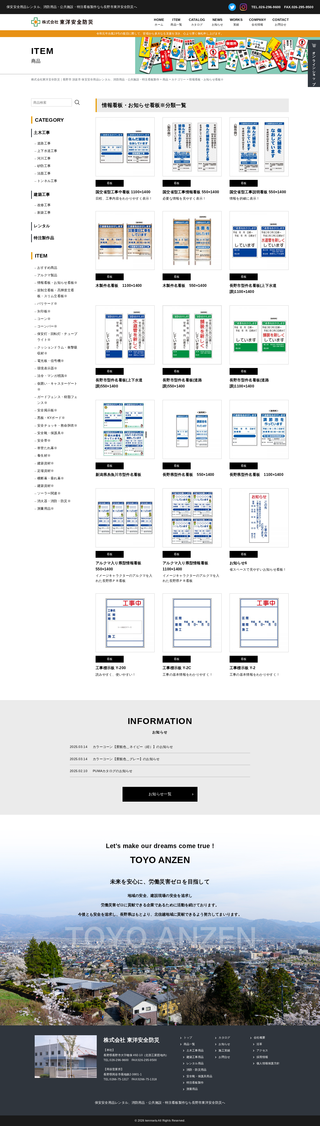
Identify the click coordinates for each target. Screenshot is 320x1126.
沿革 (259, 1044)
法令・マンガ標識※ (52, 376)
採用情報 (262, 1057)
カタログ (197, 22)
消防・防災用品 (196, 1069)
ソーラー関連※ (49, 493)
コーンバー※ (47, 326)
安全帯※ (44, 440)
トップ (188, 1037)
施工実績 (224, 1050)
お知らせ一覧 (160, 794)
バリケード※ (47, 303)
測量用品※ (45, 508)
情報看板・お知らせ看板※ (57, 282)
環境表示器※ (47, 368)
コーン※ (44, 319)
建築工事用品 (195, 1057)
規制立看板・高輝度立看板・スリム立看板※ (55, 293)
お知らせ (217, 22)
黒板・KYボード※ (51, 418)
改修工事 (44, 205)
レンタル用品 (195, 1063)
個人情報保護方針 (268, 1063)
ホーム (159, 22)
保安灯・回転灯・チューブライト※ (57, 336)
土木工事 (42, 132)
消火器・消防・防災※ (54, 501)
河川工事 (44, 158)
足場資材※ (45, 471)
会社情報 (257, 22)
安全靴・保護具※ (50, 433)
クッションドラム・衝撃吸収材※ (57, 350)
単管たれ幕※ (47, 448)
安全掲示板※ (47, 410)
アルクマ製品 (47, 275)
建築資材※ (45, 463)
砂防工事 (44, 166)
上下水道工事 (47, 151)
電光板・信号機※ (50, 361)
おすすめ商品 (47, 267)
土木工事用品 (195, 1050)
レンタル (42, 226)
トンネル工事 (47, 181)
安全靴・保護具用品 (199, 1076)
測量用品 (192, 1089)
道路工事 (44, 143)
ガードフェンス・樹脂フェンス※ (57, 400)
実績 (236, 22)
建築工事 (42, 194)
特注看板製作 (195, 1082)
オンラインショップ (314, 66)
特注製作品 (44, 238)
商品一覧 (176, 22)
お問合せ (280, 22)
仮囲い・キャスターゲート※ (57, 386)
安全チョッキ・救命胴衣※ (57, 425)
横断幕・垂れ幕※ (50, 478)
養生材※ (44, 455)
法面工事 (44, 173)
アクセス (262, 1050)
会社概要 (259, 1037)
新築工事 (44, 212)
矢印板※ (44, 311)
